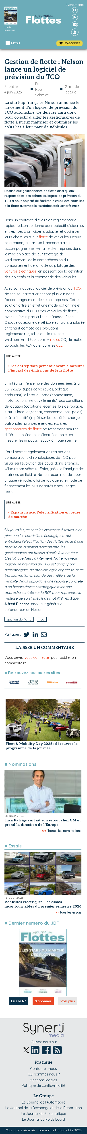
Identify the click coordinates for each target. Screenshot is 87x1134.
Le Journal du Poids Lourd (43, 1119)
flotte (43, 237)
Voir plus (67, 1001)
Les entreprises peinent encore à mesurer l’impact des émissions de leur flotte (46, 368)
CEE (59, 345)
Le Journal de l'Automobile (43, 1102)
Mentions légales (43, 1080)
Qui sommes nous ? (44, 1074)
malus (55, 339)
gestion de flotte (19, 619)
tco (41, 619)
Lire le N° (18, 1001)
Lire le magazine (9, 28)
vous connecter (37, 657)
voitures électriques (20, 271)
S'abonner (43, 1001)
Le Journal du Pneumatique (43, 1113)
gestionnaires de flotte (23, 429)
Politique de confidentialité (43, 1085)
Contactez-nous (43, 1068)
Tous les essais (70, 912)
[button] (69, 43)
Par (42, 89)
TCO (77, 288)
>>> (44, 831)
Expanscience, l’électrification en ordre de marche (44, 514)
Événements (75, 5)
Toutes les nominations (64, 831)
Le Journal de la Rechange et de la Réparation (43, 1108)
